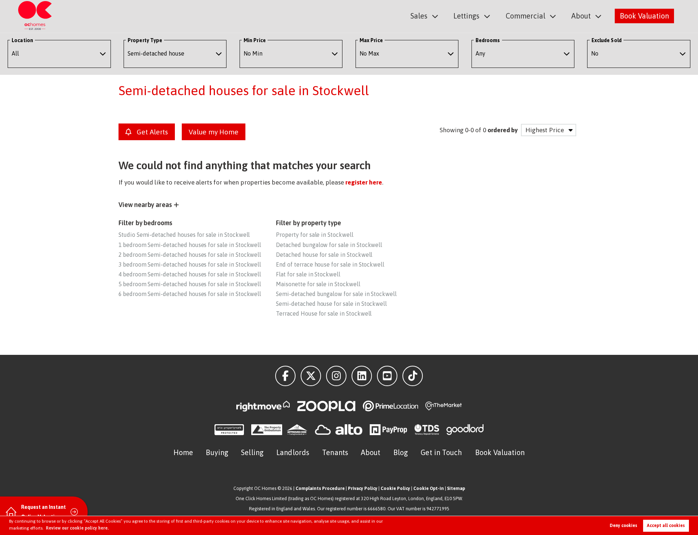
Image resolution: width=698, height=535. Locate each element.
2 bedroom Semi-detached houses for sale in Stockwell (190, 254)
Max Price (371, 40)
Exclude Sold (606, 40)
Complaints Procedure (320, 488)
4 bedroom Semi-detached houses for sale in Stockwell (190, 274)
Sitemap (456, 488)
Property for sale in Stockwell (314, 234)
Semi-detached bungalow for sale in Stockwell (336, 294)
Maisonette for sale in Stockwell (318, 284)
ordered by (503, 130)
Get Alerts (151, 132)
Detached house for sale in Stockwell (324, 254)
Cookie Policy (395, 488)
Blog (400, 452)
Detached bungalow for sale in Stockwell (329, 245)
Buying (217, 452)
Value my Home (213, 132)
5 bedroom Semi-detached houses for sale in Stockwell (190, 284)
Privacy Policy (362, 488)
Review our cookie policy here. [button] (77, 528)
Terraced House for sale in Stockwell (324, 313)
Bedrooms (488, 40)
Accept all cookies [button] (666, 525)
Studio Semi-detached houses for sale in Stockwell (184, 234)
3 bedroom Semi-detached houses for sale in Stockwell (190, 264)
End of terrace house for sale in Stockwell (330, 264)
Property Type (145, 40)
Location (22, 40)
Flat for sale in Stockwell (308, 274)
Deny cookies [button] (623, 525)
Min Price (255, 40)
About (581, 16)
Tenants (335, 452)
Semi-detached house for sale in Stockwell (331, 303)
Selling (252, 452)
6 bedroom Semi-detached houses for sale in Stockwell (190, 294)
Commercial (525, 16)
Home (183, 452)
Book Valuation (644, 16)
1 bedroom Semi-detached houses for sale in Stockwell (190, 245)
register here (363, 182)
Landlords (292, 452)
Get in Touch (441, 452)
